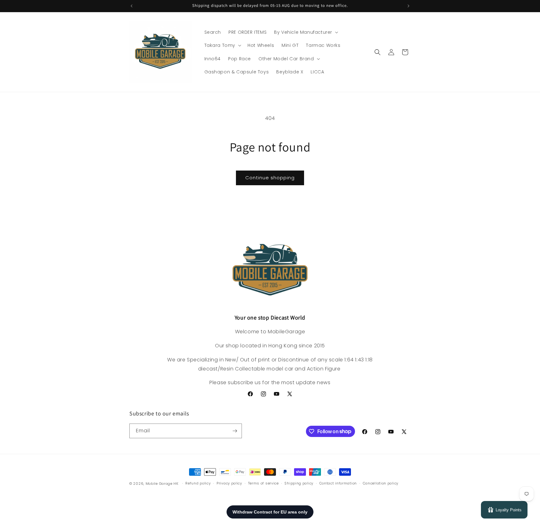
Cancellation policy (380, 483)
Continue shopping (270, 177)
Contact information (338, 483)
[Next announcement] (408, 6)
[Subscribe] (235, 431)
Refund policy (198, 483)
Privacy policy (229, 483)
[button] (305, 32)
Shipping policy (298, 483)
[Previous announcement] (131, 6)
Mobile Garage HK (162, 483)
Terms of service (263, 483)
